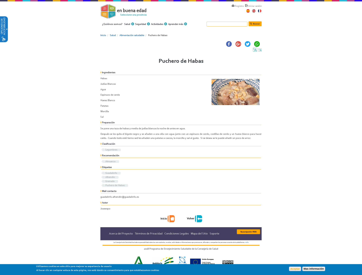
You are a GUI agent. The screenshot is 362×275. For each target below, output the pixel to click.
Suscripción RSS (248, 232)
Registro (239, 6)
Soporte (214, 233)
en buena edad (132, 10)
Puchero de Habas (115, 185)
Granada (110, 181)
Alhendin (110, 177)
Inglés (254, 11)
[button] (6, 29)
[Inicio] (111, 16)
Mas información (314, 268)
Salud (113, 35)
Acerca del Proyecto (121, 233)
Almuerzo (110, 161)
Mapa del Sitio (199, 233)
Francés (259, 11)
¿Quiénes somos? (112, 24)
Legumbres (111, 150)
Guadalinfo (111, 173)
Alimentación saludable (131, 35)
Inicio (103, 35)
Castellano (248, 11)
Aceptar (295, 268)
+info (247, 242)
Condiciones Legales (176, 233)
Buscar (256, 24)
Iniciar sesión (255, 6)
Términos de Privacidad (148, 233)
